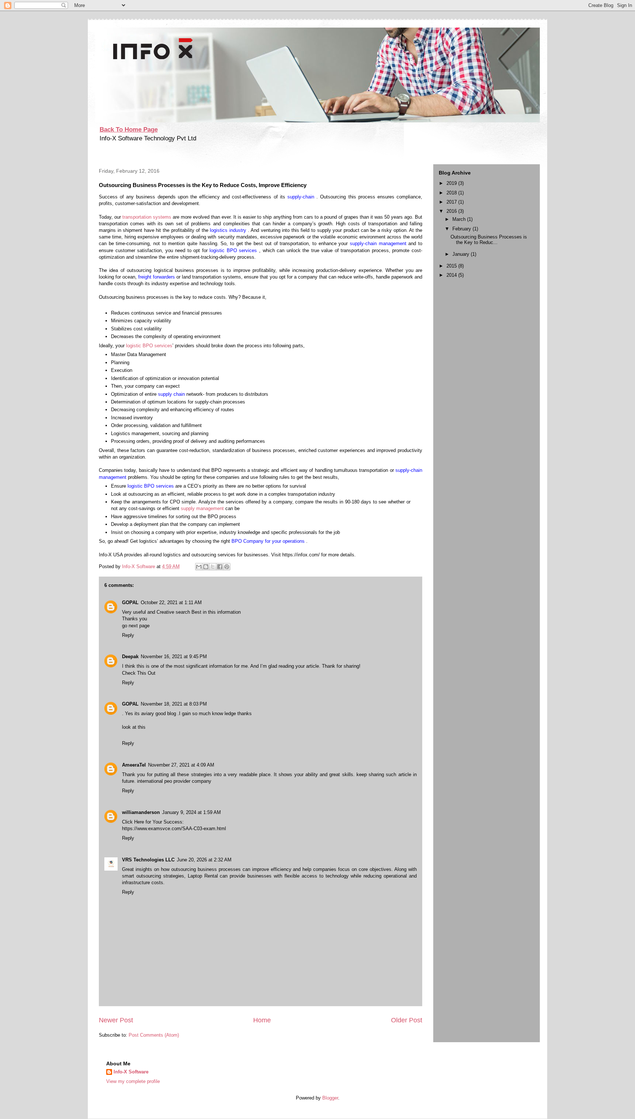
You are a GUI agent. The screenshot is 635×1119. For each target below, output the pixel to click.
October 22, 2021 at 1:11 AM (171, 602)
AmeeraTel (134, 765)
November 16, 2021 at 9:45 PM (174, 656)
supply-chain (301, 197)
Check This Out (138, 673)
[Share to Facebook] (219, 566)
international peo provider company (174, 781)
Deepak (130, 656)
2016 (452, 211)
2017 (452, 202)
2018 (452, 193)
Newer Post (116, 1020)
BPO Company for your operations (269, 541)
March (459, 219)
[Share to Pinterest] (226, 566)
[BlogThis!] (205, 566)
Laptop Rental (203, 876)
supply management (203, 508)
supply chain (172, 394)
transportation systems (147, 217)
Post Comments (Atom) (154, 1035)
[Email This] (198, 566)
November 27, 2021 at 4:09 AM (181, 765)
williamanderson (141, 812)
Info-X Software (131, 1072)
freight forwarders (157, 277)
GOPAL (130, 602)
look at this (134, 727)
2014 (452, 275)
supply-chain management (379, 243)
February (462, 229)
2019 (452, 183)
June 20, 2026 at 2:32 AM (204, 859)
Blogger (330, 1098)
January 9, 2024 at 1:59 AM (191, 812)
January (461, 254)
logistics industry (229, 230)
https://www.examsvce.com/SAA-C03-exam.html (174, 828)
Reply (128, 635)
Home (262, 1020)
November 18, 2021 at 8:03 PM (174, 704)
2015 (452, 266)
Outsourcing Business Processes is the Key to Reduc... (489, 239)
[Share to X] (212, 566)
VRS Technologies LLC (148, 859)
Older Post (406, 1020)
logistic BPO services (234, 250)
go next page (136, 625)
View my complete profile (133, 1081)
